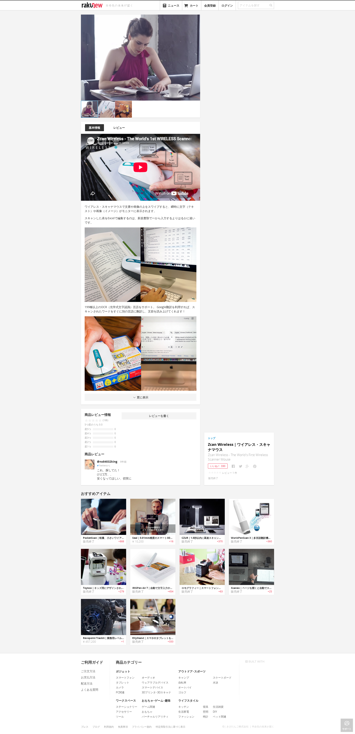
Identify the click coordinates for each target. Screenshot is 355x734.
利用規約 (109, 726)
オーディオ (148, 677)
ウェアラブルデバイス (155, 682)
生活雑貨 (218, 707)
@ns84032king (107, 461)
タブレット (122, 682)
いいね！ (217, 466)
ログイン (227, 5)
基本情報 (94, 128)
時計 (205, 716)
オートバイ (185, 687)
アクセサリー (124, 711)
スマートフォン (125, 677)
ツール (120, 716)
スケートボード (222, 677)
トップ (211, 438)
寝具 (205, 707)
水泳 (215, 682)
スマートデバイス (152, 687)
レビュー (119, 128)
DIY (215, 711)
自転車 (182, 682)
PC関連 (120, 692)
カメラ (120, 687)
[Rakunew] (93, 5)
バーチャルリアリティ (155, 716)
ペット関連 (219, 716)
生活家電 (183, 711)
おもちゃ (147, 711)
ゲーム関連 (148, 707)
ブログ (96, 726)
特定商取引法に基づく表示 (170, 726)
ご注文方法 (88, 671)
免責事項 (123, 726)
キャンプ (183, 677)
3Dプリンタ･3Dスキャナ (156, 692)
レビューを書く (159, 416)
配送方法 (86, 683)
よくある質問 (89, 690)
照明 (205, 711)
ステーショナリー (126, 707)
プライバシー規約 (142, 726)
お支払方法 (88, 677)
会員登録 (210, 5)
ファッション (186, 716)
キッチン (183, 707)
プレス (84, 726)
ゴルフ (182, 692)
